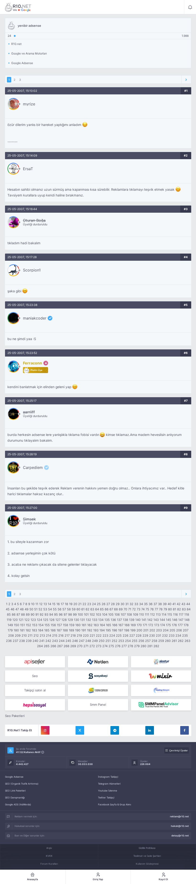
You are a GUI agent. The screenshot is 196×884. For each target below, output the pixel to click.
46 (12, 609)
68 (116, 609)
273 (98, 646)
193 (95, 630)
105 (111, 614)
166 (114, 625)
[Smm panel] (161, 704)
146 (174, 620)
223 (105, 635)
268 (66, 646)
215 (54, 635)
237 (15, 641)
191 (83, 630)
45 (8, 609)
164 (102, 625)
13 (45, 604)
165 (108, 625)
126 (51, 620)
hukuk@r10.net (180, 825)
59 (74, 609)
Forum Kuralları (49, 863)
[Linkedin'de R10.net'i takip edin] (149, 730)
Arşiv (49, 847)
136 (113, 620)
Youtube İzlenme (107, 790)
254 (128, 641)
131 (82, 620)
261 (174, 641)
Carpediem (33, 467)
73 (138, 609)
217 (67, 635)
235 (185, 635)
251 (108, 641)
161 (84, 625)
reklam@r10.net (179, 816)
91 (37, 614)
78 (161, 609)
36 (150, 604)
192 (89, 630)
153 (34, 625)
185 (46, 630)
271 (85, 646)
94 (51, 614)
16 (58, 604)
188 (65, 630)
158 (65, 625)
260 (168, 641)
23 (89, 604)
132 (88, 620)
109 (135, 614)
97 (65, 614)
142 (149, 620)
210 (24, 635)
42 (178, 604)
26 (103, 604)
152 (28, 625)
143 (156, 620)
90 (32, 614)
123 (33, 620)
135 (107, 620)
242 (48, 641)
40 (169, 604)
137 (119, 620)
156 (53, 625)
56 (59, 609)
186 (53, 630)
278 (130, 646)
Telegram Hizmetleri (109, 783)
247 (81, 641)
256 (141, 641)
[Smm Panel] (35, 661)
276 (117, 646)
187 (59, 630)
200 (139, 630)
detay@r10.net (180, 835)
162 (90, 625)
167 (120, 625)
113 (158, 614)
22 (84, 604)
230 (152, 635)
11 (36, 604)
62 (87, 609)
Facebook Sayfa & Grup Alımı (114, 804)
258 (154, 641)
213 (42, 635)
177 (180, 625)
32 (131, 604)
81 (174, 609)
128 (64, 620)
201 (145, 630)
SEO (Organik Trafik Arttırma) (21, 783)
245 (68, 641)
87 (18, 614)
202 (152, 630)
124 (39, 620)
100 (80, 614)
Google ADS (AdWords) (18, 804)
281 (149, 646)
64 (97, 609)
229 (145, 635)
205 (172, 630)
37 (155, 604)
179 (10, 630)
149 (10, 625)
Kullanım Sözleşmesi (147, 863)
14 (49, 604)
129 (70, 620)
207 (185, 630)
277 (124, 646)
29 (118, 604)
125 (45, 620)
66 (107, 609)
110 (141, 614)
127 (57, 620)
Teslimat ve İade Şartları (147, 855)
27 (108, 604)
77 (156, 609)
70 (125, 609)
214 (48, 635)
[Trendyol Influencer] (161, 676)
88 (23, 614)
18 (66, 604)
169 (133, 625)
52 (40, 609)
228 (139, 635)
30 (122, 604)
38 (160, 604)
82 (179, 609)
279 (137, 646)
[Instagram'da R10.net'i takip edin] (45, 730)
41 (174, 604)
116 (175, 614)
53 (45, 609)
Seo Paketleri (15, 716)
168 (127, 625)
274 (105, 646)
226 (125, 635)
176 (174, 625)
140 (138, 620)
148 (187, 620)
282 (156, 646)
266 (53, 646)
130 (76, 620)
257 (148, 641)
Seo (35, 676)
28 (113, 604)
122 (27, 620)
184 (40, 630)
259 (161, 641)
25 (99, 604)
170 (139, 625)
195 (108, 630)
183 (34, 630)
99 (75, 614)
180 (16, 630)
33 (136, 604)
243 (55, 641)
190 (77, 630)
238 (22, 641)
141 (144, 620)
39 (165, 604)
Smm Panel (98, 704)
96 (61, 614)
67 (111, 609)
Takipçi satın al (35, 690)
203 (159, 630)
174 (162, 625)
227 (132, 635)
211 (30, 635)
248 (88, 641)
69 (121, 609)
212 (36, 635)
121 (21, 620)
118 (186, 614)
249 (95, 641)
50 (31, 609)
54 (50, 609)
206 (179, 630)
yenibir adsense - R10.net (18, 7)
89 (28, 614)
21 (80, 604)
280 (143, 646)
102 (92, 614)
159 (71, 625)
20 (75, 604)
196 (114, 630)
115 (169, 614)
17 (62, 604)
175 (168, 625)
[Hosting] (98, 661)
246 (75, 641)
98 (70, 614)
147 (180, 620)
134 (100, 620)
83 (184, 609)
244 (62, 641)
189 (71, 630)
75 (147, 609)
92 (42, 614)
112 (152, 614)
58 (69, 609)
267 (60, 646)
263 (187, 641)
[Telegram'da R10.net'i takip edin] (114, 730)
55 (55, 609)
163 (96, 625)
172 (150, 625)
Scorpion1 (32, 270)
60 (78, 609)
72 (134, 609)
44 (188, 604)
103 (98, 614)
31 (127, 604)
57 (64, 609)
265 (46, 646)
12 (41, 604)
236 (9, 641)
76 (152, 609)
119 (9, 620)
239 (29, 641)
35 (146, 604)
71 (129, 609)
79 (165, 609)
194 (102, 630)
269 (73, 646)
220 (86, 635)
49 (26, 609)
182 (28, 630)
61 (83, 609)
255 (134, 641)
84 (189, 609)
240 (35, 641)
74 (143, 609)
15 (53, 604)
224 (112, 635)
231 (158, 635)
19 (70, 604)
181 (22, 630)
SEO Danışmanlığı (15, 797)
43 (183, 604)
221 (92, 635)
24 (94, 604)
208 (11, 635)
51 (36, 609)
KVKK (49, 855)
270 (79, 646)
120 (15, 620)
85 (9, 614)
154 (41, 625)
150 (16, 625)
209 (18, 635)
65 (102, 609)
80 (170, 609)
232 (165, 635)
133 (94, 620)
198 (126, 630)
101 (86, 614)
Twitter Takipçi (106, 797)
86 (14, 614)
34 (141, 604)
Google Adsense (14, 776)
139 (131, 620)
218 (73, 635)
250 (101, 641)
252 (114, 641)
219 (79, 635)
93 (46, 614)
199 (133, 630)
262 (181, 641)
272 (92, 646)
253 (121, 641)
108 (129, 614)
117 (181, 614)
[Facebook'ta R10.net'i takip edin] (184, 730)
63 (92, 609)
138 (125, 620)
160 (78, 625)
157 (59, 625)
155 (47, 625)
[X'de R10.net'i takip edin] (80, 730)
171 (145, 625)
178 (186, 625)
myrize (29, 104)
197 (120, 630)
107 (123, 614)
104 (104, 614)
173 (156, 625)
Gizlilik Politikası (147, 847)
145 (168, 620)
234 (178, 635)
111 (147, 614)
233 (171, 635)
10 (32, 604)
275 (111, 646)
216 (61, 635)
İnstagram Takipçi (108, 776)
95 (56, 614)
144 (162, 620)
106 (117, 614)
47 (17, 609)
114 (164, 614)
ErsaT (28, 169)
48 (22, 609)
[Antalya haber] (98, 690)
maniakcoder (34, 318)
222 (99, 635)
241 (41, 641)
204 (166, 630)
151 (22, 625)
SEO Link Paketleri (15, 790)
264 (40, 646)
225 (119, 635)
